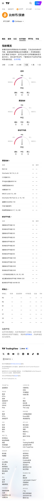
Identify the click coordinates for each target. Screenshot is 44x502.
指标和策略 (5, 490)
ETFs (3, 396)
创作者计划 (5, 469)
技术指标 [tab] (22, 39)
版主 (3, 473)
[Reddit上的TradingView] (37, 354)
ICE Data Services (16, 364)
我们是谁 (26, 425)
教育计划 (26, 498)
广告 (24, 491)
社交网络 (5, 462)
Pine (3, 407)
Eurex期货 (26, 416)
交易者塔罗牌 (27, 445)
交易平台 (26, 484)
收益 (3, 427)
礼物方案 (26, 394)
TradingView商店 (28, 442)
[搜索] (31, 3)
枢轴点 (4, 289)
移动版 (4, 453)
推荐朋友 (5, 466)
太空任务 (26, 427)
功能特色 (26, 388)
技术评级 (17, 59)
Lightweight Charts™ (29, 480)
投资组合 (5, 438)
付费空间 (5, 497)
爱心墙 (4, 464)
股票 (3, 394)
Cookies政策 (27, 460)
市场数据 (26, 392)
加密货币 (5, 401)
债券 (3, 398)
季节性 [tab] (30, 39)
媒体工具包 (26, 436)
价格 (24, 390)
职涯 (24, 434)
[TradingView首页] (8, 3)
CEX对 (4, 403)
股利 (3, 429)
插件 (24, 475)
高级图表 (26, 482)
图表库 (25, 478)
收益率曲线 (5, 440)
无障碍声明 (26, 462)
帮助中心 (26, 432)
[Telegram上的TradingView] (28, 354)
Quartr (16, 375)
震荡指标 (5, 161)
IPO (3, 432)
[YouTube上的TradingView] (13, 354)
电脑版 (4, 456)
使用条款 (28, 334)
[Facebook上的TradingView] (8, 354)
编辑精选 (5, 484)
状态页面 (26, 469)
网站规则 (5, 471)
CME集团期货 (27, 414)
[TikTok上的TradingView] (33, 354)
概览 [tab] (3, 39)
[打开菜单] (3, 3)
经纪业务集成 (27, 493)
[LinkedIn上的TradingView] (23, 354)
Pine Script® (6, 447)
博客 (24, 429)
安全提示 (26, 465)
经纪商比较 (26, 405)
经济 (3, 425)
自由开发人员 (6, 495)
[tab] (11, 65)
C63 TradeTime (28, 447)
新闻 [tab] (9, 39)
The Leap (26, 407)
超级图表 (5, 388)
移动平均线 (6, 217)
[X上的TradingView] (3, 354)
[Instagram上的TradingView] (18, 354)
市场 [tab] (37, 39)
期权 (3, 442)
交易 (3, 480)
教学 (3, 482)
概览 (24, 401)
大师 (3, 493)
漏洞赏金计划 (27, 467)
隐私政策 (26, 458)
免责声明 (26, 456)
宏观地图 (5, 445)
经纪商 (25, 403)
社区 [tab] (15, 39)
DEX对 (4, 405)
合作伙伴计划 (27, 495)
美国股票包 (26, 418)
